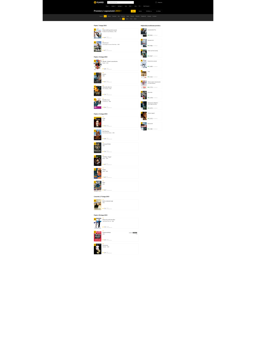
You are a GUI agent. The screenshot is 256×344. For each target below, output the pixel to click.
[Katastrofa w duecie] (144, 64)
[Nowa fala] (144, 95)
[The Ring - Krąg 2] (97, 160)
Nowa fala (150, 92)
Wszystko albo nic (107, 87)
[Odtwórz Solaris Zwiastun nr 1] (97, 78)
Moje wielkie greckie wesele (109, 30)
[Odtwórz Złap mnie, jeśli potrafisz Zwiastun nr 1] (97, 223)
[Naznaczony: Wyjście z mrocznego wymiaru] (144, 105)
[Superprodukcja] (97, 236)
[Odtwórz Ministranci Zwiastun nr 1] (97, 46)
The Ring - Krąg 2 (106, 157)
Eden (103, 182)
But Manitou (105, 131)
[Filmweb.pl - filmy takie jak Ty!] (98, 2)
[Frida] (97, 122)
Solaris (104, 74)
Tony (149, 71)
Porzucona (105, 245)
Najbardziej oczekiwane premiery (150, 25)
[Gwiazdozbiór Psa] (144, 32)
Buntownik (150, 123)
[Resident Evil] (144, 43)
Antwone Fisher (106, 144)
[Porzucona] (97, 249)
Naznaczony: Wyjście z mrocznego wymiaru (153, 103)
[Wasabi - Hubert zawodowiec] (97, 65)
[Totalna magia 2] (144, 116)
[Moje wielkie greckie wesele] (97, 33)
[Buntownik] (144, 126)
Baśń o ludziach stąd (107, 201)
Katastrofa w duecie (152, 61)
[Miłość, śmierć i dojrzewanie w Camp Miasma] (144, 85)
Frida (103, 118)
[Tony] (144, 74)
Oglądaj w (130, 232)
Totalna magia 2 (151, 113)
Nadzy (104, 169)
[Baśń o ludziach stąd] (97, 204)
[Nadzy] (97, 173)
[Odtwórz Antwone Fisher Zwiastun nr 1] (97, 147)
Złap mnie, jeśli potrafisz (108, 219)
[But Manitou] (97, 135)
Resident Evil (151, 40)
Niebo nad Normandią (153, 50)
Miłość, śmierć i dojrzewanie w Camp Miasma (154, 82)
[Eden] (97, 186)
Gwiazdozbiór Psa (152, 29)
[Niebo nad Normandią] (144, 53)
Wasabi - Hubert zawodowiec (110, 61)
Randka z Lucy (106, 100)
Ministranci (105, 43)
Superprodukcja (106, 232)
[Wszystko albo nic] (97, 90)
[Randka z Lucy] (97, 103)
